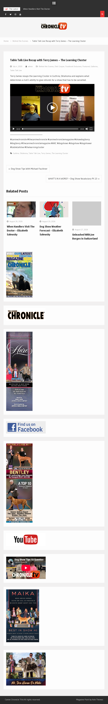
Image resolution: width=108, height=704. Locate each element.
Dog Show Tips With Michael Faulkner (29, 168)
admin (30, 66)
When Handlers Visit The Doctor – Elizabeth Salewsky (21, 230)
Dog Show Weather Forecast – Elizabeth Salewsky (51, 230)
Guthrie (16, 153)
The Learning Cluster (60, 153)
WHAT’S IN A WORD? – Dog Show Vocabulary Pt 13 (72, 178)
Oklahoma (24, 153)
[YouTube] (20, 14)
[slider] (50, 129)
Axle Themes (97, 699)
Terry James (46, 153)
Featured (86, 66)
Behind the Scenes (46, 66)
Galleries (94, 66)
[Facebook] (6, 14)
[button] (52, 107)
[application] (52, 108)
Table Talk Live (16, 70)
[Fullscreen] (91, 129)
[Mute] (86, 129)
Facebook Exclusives (73, 66)
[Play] (13, 129)
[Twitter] (10, 14)
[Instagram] (15, 14)
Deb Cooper (60, 66)
